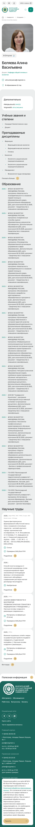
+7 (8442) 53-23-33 (8, 758)
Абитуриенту (6, 698)
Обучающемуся (18, 698)
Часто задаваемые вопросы (12, 725)
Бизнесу (25, 702)
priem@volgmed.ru (9, 767)
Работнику (6, 702)
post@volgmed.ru (8, 743)
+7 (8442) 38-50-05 (8, 734)
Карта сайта (6, 721)
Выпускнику (15, 702)
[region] (17, 103)
